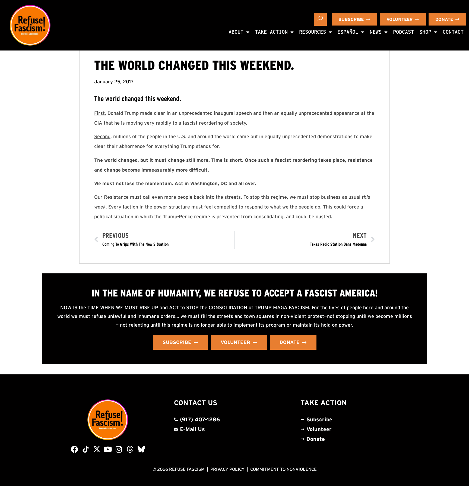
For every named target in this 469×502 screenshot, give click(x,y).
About (236, 32)
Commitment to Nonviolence (283, 469)
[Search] (320, 19)
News (376, 32)
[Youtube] (108, 449)
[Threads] (130, 449)
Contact (453, 32)
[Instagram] (119, 449)
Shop (425, 32)
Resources (312, 32)
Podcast (403, 32)
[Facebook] (74, 449)
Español (347, 32)
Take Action (271, 32)
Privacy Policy (227, 469)
